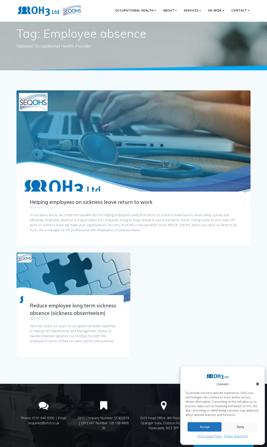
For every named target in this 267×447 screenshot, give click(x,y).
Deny (240, 427)
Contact (239, 10)
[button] (258, 384)
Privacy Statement (236, 436)
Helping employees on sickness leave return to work (91, 202)
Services (191, 10)
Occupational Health (134, 10)
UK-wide (215, 10)
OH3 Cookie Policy (209, 436)
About (168, 10)
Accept (204, 427)
